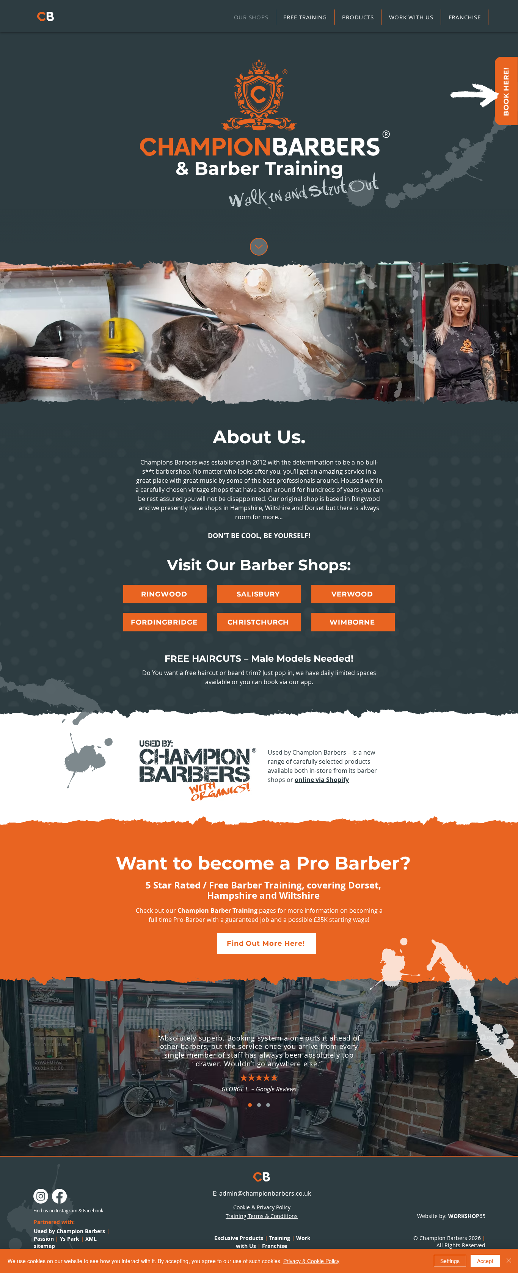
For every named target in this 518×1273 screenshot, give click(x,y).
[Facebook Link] (59, 1196)
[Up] (259, 247)
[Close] (508, 1261)
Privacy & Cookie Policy (311, 1261)
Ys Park (72, 1238)
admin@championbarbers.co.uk (265, 1193)
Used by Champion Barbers (69, 1231)
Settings (450, 1261)
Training (279, 1238)
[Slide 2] (259, 1105)
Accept (485, 1261)
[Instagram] (40, 1196)
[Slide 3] (268, 1105)
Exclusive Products (238, 1238)
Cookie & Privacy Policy (261, 1207)
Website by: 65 (451, 1216)
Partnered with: (54, 1222)
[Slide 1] (250, 1105)
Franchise (274, 1245)
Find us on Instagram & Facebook (68, 1210)
